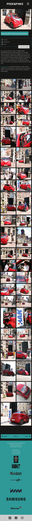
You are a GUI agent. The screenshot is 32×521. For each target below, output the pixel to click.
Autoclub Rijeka (5, 66)
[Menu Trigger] (28, 3)
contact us (16, 450)
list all (16, 436)
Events (5, 40)
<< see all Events (23, 47)
